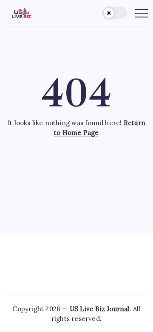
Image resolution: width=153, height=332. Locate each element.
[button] (114, 13)
